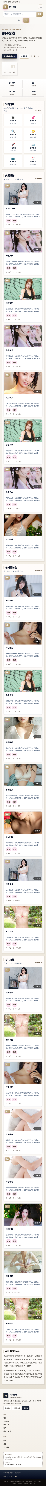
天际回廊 (9, 837)
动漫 (4, 1476)
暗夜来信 (9, 884)
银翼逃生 (9, 445)
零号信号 (9, 1181)
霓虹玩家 (9, 397)
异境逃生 (9, 1323)
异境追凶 (9, 492)
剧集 (4, 1428)
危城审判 (9, 931)
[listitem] (13, 120)
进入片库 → (38, 110)
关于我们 (6, 1447)
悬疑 (16, 1476)
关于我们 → (35, 56)
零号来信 (9, 350)
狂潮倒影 (9, 1087)
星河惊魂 (9, 539)
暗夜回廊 (9, 1229)
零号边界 (9, 647)
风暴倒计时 (10, 208)
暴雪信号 (9, 695)
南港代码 (9, 1276)
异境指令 (9, 1134)
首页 (4, 1418)
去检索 (26, 1408)
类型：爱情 (7, 1431)
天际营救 (9, 600)
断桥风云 (9, 255)
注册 (26, 20)
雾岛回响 (9, 742)
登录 (19, 20)
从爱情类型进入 (9, 56)
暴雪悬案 (9, 789)
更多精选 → (38, 570)
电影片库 (6, 1424)
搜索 (39, 14)
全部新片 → (38, 962)
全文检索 (24, 56)
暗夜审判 (9, 303)
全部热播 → (38, 178)
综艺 (10, 1476)
